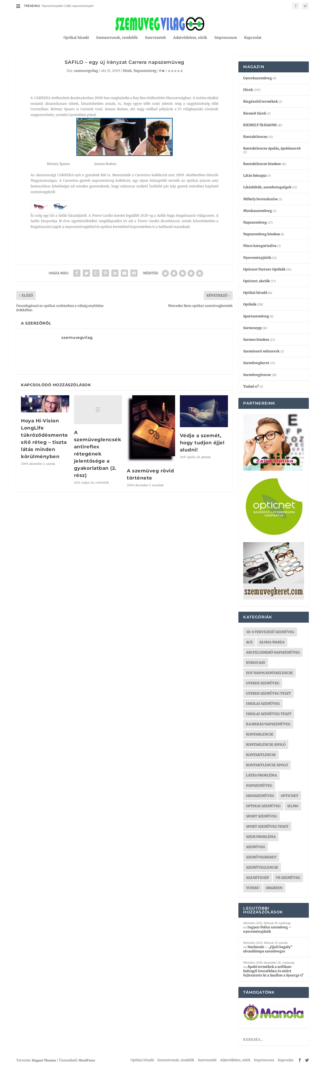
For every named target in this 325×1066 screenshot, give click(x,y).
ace (249, 642)
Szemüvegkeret (256, 363)
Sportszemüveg (256, 316)
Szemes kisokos (256, 339)
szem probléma (261, 837)
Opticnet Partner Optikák (264, 269)
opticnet (289, 796)
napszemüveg (259, 785)
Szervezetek (155, 38)
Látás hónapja (254, 175)
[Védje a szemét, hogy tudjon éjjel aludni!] (204, 411)
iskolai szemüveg (263, 703)
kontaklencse (259, 734)
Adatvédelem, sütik (190, 38)
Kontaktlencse (255, 137)
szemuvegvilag (86, 71)
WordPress (87, 1060)
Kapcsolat (252, 38)
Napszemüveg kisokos (261, 234)
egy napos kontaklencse (269, 673)
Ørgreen (274, 888)
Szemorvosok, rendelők (117, 38)
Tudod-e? (251, 386)
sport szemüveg (261, 816)
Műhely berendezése (260, 199)
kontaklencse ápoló (266, 744)
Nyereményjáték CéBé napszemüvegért (68, 6)
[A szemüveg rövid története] (151, 429)
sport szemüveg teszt (267, 826)
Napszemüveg (144, 71)
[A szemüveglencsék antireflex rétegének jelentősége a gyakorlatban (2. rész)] (98, 409)
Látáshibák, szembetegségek (267, 187)
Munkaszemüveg (257, 211)
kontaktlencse (261, 755)
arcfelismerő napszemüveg (273, 652)
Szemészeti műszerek (261, 351)
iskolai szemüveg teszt (268, 714)
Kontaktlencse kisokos (262, 164)
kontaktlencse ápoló (267, 765)
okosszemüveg (260, 796)
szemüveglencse (262, 867)
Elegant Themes (44, 1060)
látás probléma (261, 775)
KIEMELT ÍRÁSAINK (260, 125)
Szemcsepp (252, 328)
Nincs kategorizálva (259, 246)
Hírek (127, 71)
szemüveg (255, 847)
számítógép (257, 878)
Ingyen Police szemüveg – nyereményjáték (267, 929)
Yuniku (252, 888)
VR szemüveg (288, 878)
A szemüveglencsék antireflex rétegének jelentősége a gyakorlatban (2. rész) (97, 454)
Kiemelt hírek (254, 113)
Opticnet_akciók (256, 281)
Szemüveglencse (257, 375)
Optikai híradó (76, 38)
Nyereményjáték (257, 257)
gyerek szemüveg (262, 683)
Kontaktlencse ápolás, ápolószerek (272, 148)
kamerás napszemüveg (268, 724)
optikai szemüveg (263, 806)
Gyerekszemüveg (257, 78)
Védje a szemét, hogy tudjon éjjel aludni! (202, 443)
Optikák (249, 304)
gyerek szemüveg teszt (268, 693)
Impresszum (225, 38)
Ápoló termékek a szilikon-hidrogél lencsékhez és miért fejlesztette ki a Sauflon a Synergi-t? (273, 971)
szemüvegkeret (261, 857)
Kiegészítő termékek (260, 101)
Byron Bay (255, 663)
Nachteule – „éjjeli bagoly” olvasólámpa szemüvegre (267, 949)
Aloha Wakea (272, 642)
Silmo (292, 806)
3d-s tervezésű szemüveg (270, 632)
